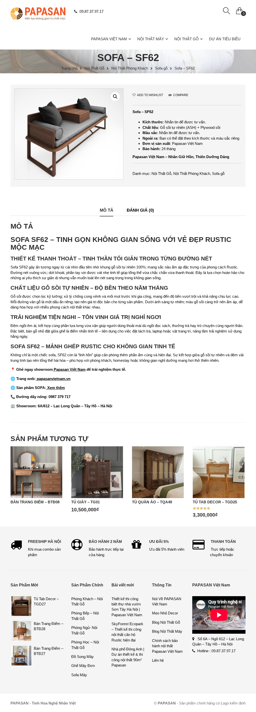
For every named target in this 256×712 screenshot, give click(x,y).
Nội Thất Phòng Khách (129, 68)
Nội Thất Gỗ (186, 39)
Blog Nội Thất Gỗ (166, 622)
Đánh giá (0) (140, 210)
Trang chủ (69, 68)
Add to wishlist (149, 95)
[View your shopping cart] (240, 9)
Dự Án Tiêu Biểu (224, 39)
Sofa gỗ (161, 68)
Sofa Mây (79, 675)
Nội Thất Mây (150, 39)
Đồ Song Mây (82, 656)
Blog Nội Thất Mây (167, 631)
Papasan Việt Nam (109, 39)
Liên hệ (158, 660)
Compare (180, 95)
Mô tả (106, 210)
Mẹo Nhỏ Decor (165, 613)
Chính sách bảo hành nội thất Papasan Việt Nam (167, 645)
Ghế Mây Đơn (83, 665)
